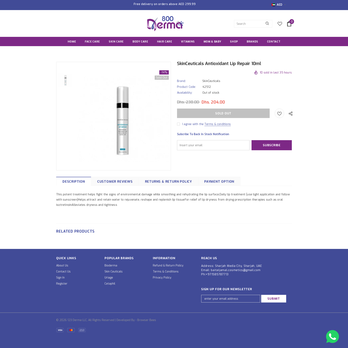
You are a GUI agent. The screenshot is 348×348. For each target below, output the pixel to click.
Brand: (181, 81)
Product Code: (186, 87)
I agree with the (193, 124)
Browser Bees (146, 320)
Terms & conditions (217, 124)
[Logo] (165, 23)
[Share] (289, 113)
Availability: (185, 93)
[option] (123, 116)
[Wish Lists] (279, 113)
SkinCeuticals (211, 81)
